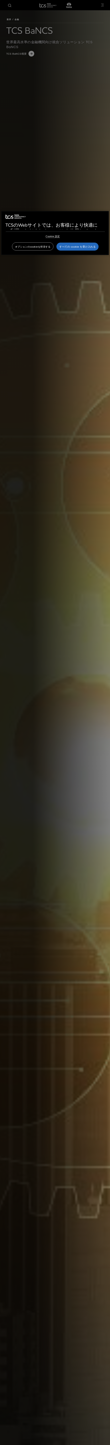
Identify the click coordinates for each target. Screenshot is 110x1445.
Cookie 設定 (53, 236)
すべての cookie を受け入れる (77, 246)
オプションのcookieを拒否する (33, 246)
